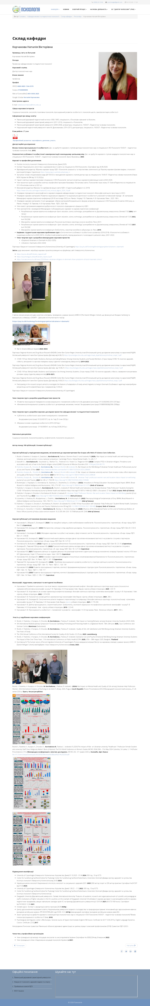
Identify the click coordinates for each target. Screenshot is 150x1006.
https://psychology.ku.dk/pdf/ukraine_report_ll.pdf (34, 257)
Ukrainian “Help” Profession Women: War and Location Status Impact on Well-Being (96, 493)
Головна (22, 16)
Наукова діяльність (98, 9)
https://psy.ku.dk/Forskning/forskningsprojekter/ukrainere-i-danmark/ (99, 247)
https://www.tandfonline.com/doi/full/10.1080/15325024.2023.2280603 (65, 470)
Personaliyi (77, 16)
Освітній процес (79, 9)
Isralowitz (71, 467)
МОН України (19, 991)
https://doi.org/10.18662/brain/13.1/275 (76, 485)
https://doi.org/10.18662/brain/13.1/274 (67, 501)
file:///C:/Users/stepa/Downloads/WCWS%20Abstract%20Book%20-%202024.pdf (40, 754)
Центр (68, 602)
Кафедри (54, 9)
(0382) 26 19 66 (98, 2)
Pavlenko (20, 467)
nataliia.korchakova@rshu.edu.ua (29, 105)
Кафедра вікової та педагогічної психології (43, 16)
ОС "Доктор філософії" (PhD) (123, 9)
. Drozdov (35, 472)
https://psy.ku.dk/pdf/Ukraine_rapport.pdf (31, 254)
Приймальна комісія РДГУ (23, 986)
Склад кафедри (66, 16)
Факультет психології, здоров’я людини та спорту (32, 982)
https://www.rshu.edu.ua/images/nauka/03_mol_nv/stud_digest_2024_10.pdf (43, 190)
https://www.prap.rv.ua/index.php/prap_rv (55, 172)
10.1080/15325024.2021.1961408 (83, 506)
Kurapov (27, 467)
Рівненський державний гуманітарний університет (32, 977)
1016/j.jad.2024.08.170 (96, 464)
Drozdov (35, 467)
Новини (66, 9)
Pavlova (56, 467)
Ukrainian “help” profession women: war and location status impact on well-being (106, 477)
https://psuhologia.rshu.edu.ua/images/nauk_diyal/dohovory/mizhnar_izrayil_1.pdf (92, 355)
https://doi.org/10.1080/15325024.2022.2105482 (72, 480)
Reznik (63, 467)
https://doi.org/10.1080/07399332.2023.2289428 (78, 475)
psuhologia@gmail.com (115, 2)
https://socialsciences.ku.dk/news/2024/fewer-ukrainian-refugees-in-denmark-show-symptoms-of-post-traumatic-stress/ (59, 259)
